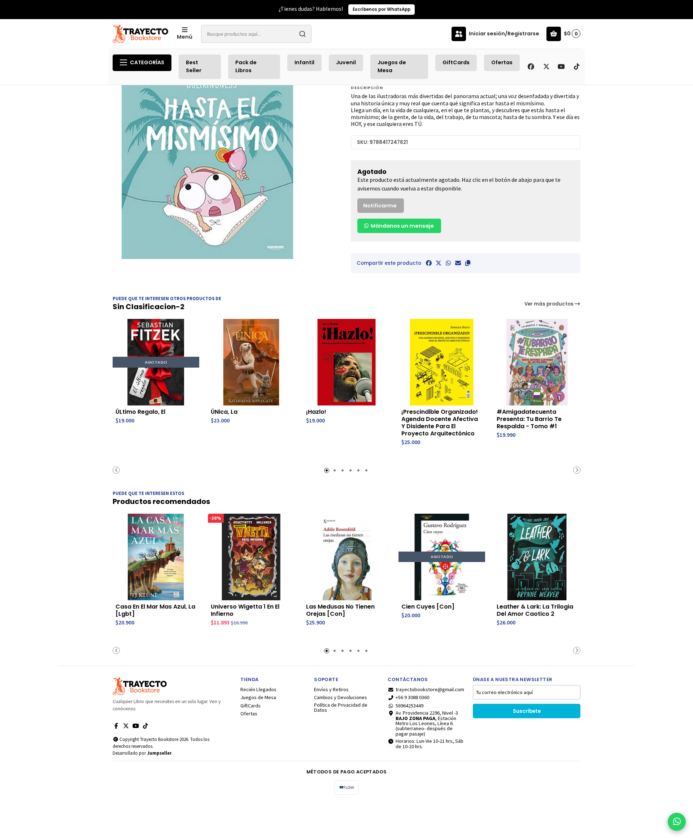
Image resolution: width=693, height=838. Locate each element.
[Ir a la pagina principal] (140, 34)
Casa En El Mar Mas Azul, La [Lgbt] (155, 610)
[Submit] (302, 34)
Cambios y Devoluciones (340, 697)
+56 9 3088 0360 (412, 697)
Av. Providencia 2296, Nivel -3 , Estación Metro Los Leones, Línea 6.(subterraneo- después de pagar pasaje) (427, 723)
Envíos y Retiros (331, 689)
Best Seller (193, 66)
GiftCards (456, 62)
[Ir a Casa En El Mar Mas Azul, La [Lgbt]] (156, 557)
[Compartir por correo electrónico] (458, 263)
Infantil (304, 62)
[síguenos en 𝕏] (546, 66)
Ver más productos (549, 304)
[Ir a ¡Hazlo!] (346, 362)
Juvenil (346, 62)
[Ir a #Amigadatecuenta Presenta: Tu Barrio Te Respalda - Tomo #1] (537, 362)
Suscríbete (527, 711)
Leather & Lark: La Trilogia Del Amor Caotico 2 (535, 610)
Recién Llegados (258, 689)
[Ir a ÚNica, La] (251, 362)
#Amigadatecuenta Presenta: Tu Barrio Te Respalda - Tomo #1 (529, 419)
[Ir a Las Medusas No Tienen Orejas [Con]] (346, 557)
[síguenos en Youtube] (561, 66)
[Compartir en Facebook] (428, 263)
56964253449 (409, 705)
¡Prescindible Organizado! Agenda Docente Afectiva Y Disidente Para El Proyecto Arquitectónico (439, 422)
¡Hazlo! (316, 412)
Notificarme (380, 205)
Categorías (147, 62)
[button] (467, 263)
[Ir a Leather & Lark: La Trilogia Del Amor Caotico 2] (537, 557)
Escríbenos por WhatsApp (381, 9)
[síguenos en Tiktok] (576, 66)
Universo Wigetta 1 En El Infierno (245, 610)
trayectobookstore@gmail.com (430, 689)
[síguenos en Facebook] (531, 66)
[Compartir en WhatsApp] (448, 263)
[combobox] (256, 34)
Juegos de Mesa (392, 66)
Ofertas (502, 62)
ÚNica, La (224, 412)
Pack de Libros (246, 66)
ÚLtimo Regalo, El (140, 412)
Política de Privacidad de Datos (340, 707)
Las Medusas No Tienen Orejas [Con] (340, 610)
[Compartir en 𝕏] (438, 263)
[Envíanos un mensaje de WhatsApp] (677, 822)
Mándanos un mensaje (402, 225)
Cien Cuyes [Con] (427, 606)
